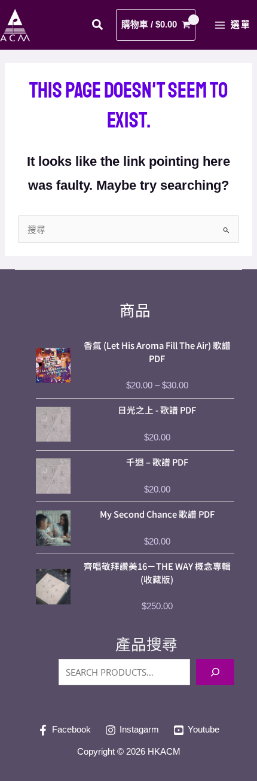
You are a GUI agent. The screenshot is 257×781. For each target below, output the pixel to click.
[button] (98, 26)
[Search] (215, 672)
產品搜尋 (146, 644)
